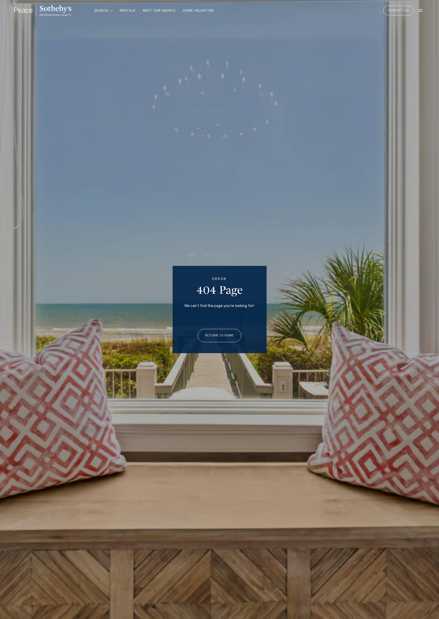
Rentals (128, 10)
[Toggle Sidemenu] (420, 10)
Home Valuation (198, 10)
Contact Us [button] (398, 10)
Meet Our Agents (159, 10)
